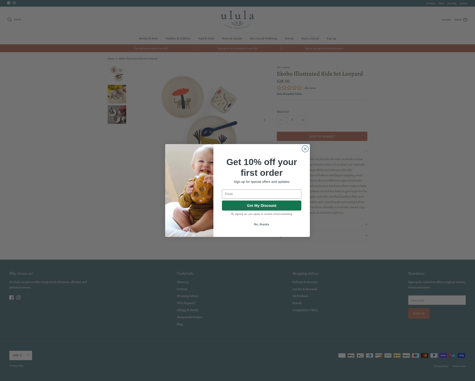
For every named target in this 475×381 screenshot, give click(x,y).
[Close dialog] (305, 149)
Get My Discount (261, 205)
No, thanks (261, 224)
